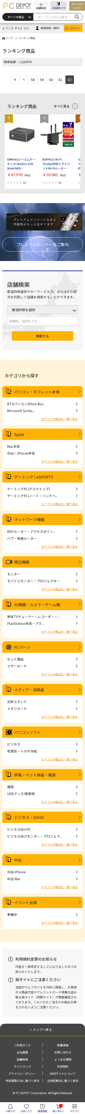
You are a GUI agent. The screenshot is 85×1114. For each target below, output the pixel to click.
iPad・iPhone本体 (21, 453)
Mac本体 (13, 446)
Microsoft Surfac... (21, 410)
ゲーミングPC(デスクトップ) (28, 489)
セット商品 (15, 659)
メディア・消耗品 (29, 689)
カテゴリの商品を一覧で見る (59, 419)
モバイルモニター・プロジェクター (33, 581)
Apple (19, 434)
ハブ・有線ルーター (22, 538)
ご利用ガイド (58, 8)
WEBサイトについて (63, 1073)
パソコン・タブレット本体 (37, 392)
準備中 (12, 914)
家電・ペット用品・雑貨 (35, 775)
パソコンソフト (27, 732)
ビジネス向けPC (19, 829)
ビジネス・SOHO (29, 817)
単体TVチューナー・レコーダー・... (33, 616)
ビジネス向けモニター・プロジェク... (34, 836)
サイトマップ (22, 1066)
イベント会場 (25, 902)
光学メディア (17, 701)
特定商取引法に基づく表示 (22, 1081)
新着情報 (62, 1045)
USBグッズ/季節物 (21, 793)
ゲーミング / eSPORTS (33, 477)
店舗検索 (22, 1059)
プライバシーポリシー (22, 1073)
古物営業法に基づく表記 (62, 1081)
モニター (13, 574)
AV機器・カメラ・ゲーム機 (37, 604)
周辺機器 (21, 562)
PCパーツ (22, 647)
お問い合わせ (62, 1052)
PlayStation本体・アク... (25, 623)
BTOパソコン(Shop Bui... (26, 403)
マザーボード (17, 666)
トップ (9, 38)
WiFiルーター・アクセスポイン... (31, 531)
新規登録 (51, 28)
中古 (18, 860)
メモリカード (17, 708)
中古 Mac (14, 878)
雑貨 (10, 786)
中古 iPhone (16, 872)
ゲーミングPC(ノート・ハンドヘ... (32, 495)
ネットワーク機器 (29, 519)
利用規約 (62, 1066)
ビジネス (13, 744)
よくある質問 (62, 1059)
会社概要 (22, 1052)
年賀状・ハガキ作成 (22, 751)
